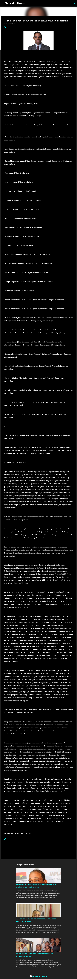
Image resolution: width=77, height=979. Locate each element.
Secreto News (15, 3)
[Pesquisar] (27, 3)
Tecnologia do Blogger (40, 976)
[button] (5, 27)
